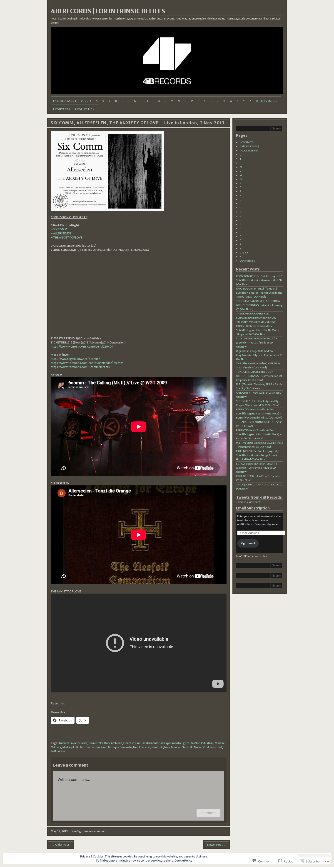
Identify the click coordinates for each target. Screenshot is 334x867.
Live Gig (76, 831)
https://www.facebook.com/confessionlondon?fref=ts (87, 363)
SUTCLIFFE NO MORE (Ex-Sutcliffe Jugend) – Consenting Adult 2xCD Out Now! (256, 467)
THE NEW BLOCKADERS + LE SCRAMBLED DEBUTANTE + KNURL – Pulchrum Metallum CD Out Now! (257, 317)
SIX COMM (60, 229)
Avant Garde (79, 743)
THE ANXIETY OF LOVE (67, 237)
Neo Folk (157, 747)
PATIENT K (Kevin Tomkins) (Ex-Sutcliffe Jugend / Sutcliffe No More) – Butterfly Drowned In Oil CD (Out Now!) (259, 413)
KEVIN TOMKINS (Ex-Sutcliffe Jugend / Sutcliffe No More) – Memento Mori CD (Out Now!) (259, 280)
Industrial (207, 743)
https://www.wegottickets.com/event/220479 (82, 346)
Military (56, 747)
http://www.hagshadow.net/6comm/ (75, 358)
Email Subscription (253, 508)
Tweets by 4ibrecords (248, 502)
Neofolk (187, 747)
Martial (219, 743)
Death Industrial (152, 743)
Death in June (131, 743)
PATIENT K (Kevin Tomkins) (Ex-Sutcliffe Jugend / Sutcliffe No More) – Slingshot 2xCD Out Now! (259, 330)
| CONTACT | (61, 109)
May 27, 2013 (59, 831)
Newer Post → (216, 844)
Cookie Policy (183, 860)
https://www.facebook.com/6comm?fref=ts (80, 367)
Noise (198, 747)
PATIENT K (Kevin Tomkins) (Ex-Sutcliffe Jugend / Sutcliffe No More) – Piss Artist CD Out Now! (259, 434)
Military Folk (70, 747)
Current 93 (96, 743)
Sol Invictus (58, 751)
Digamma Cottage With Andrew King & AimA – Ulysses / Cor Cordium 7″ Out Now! (259, 355)
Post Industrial (212, 747)
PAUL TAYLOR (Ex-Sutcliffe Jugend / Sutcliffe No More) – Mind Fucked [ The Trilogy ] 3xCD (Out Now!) (259, 292)
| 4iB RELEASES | (64, 100)
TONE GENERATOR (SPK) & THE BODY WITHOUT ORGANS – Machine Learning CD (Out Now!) (259, 305)
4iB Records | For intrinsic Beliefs (108, 11)
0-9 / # (86, 100)
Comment (208, 813)
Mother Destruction (93, 747)
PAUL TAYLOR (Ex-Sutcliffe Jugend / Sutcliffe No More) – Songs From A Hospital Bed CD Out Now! (257, 455)
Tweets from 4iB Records (259, 497)
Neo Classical (141, 747)
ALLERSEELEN (62, 233)
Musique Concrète (120, 747)
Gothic (195, 743)
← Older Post (60, 844)
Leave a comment (95, 831)
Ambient (64, 743)
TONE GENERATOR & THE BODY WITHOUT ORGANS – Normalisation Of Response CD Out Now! (259, 376)
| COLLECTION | (86, 109)
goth (186, 743)
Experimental (173, 743)
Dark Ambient (113, 743)
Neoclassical (172, 747)
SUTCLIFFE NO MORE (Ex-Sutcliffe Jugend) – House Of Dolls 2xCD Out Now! (256, 342)
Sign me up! (248, 543)
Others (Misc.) (267, 100)
